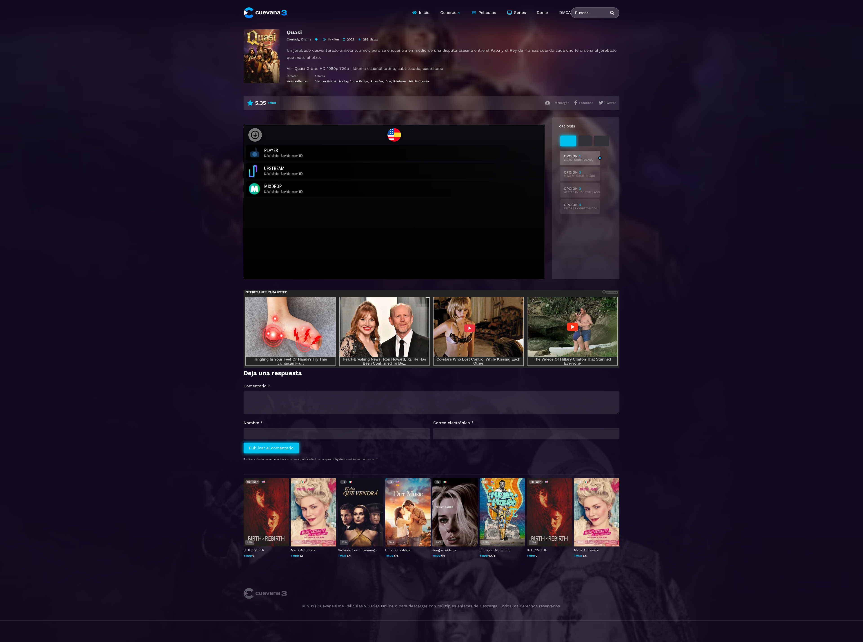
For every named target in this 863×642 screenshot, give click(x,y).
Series (520, 12)
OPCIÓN (578, 157)
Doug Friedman (396, 81)
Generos (448, 12)
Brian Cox (377, 81)
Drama (306, 39)
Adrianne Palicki (325, 81)
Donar (542, 12)
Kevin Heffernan (297, 81)
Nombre (253, 422)
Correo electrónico (453, 422)
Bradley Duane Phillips (353, 81)
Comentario (257, 385)
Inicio (424, 12)
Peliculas (487, 12)
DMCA (565, 12)
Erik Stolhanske (418, 81)
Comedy (293, 39)
